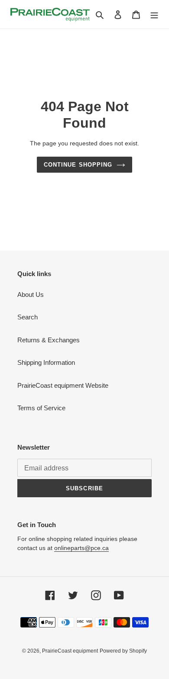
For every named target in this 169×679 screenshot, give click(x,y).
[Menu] (154, 14)
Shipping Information (46, 362)
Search (27, 317)
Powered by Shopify (123, 651)
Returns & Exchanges (48, 340)
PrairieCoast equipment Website (62, 385)
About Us (30, 294)
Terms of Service (41, 408)
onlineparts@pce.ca (81, 547)
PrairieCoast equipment (70, 651)
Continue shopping (78, 164)
